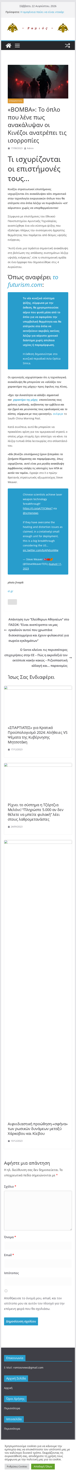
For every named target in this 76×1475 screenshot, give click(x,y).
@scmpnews (30, 513)
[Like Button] (12, 602)
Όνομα (10, 1237)
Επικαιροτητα (15, 101)
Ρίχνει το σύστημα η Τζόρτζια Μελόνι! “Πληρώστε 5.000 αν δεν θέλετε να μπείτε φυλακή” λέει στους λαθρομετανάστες (35, 812)
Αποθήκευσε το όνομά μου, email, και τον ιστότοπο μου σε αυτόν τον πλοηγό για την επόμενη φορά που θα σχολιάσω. (34, 1303)
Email (9, 1255)
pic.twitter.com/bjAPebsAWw (40, 550)
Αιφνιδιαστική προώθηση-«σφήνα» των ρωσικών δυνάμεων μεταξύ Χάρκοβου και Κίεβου (38, 1128)
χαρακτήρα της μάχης (25, 399)
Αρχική (8, 1388)
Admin (30, 148)
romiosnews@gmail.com (28, 1367)
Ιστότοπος (11, 1273)
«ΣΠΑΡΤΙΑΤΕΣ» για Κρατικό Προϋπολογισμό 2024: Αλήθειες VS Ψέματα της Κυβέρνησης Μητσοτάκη (38, 735)
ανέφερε (58, 414)
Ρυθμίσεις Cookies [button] (17, 1466)
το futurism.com (33, 281)
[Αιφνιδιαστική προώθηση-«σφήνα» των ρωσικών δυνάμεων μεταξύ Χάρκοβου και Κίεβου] (38, 843)
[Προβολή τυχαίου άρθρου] (67, 45)
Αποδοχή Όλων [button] (43, 1466)
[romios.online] (8, 45)
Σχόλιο (10, 1186)
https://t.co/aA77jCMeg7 (38, 508)
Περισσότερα (12, 1408)
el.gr (10, 591)
